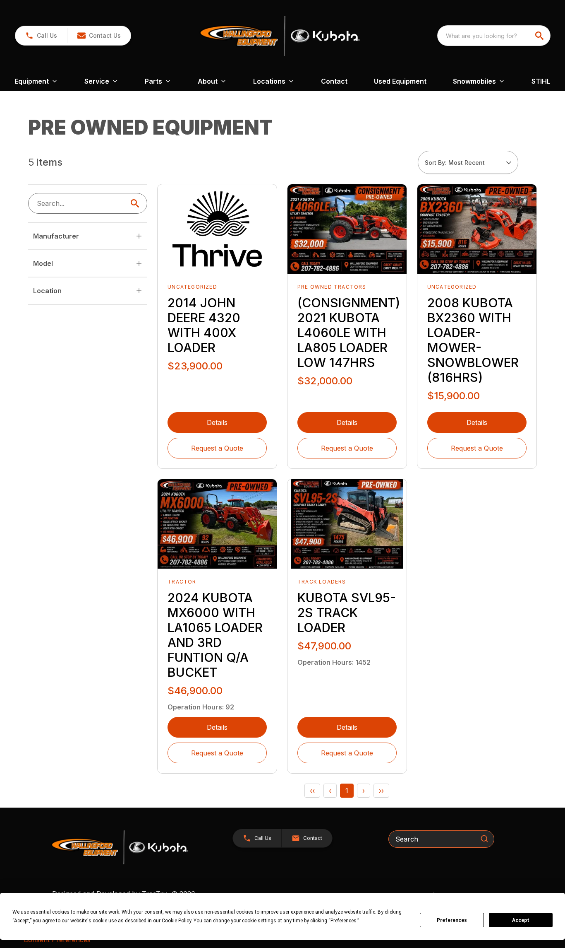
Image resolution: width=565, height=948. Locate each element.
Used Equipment (400, 81)
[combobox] (494, 36)
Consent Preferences (57, 940)
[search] (540, 35)
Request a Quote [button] (217, 448)
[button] (41, 35)
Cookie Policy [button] (176, 921)
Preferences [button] (343, 921)
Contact (334, 81)
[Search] (484, 839)
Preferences (452, 920)
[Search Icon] (136, 203)
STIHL (541, 81)
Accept (520, 920)
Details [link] (217, 422)
